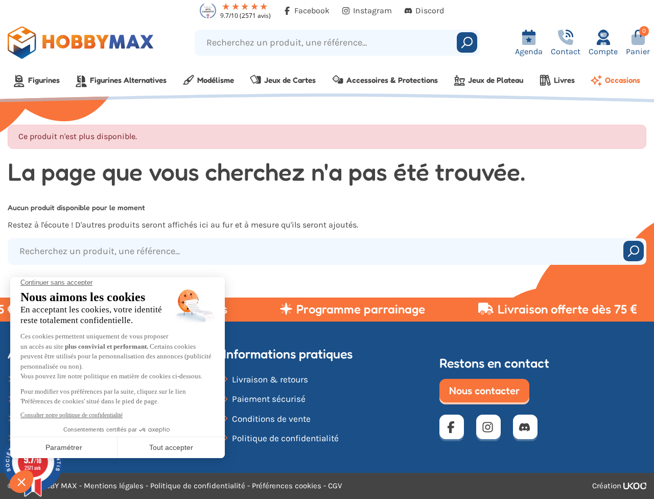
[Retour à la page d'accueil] (82, 43)
